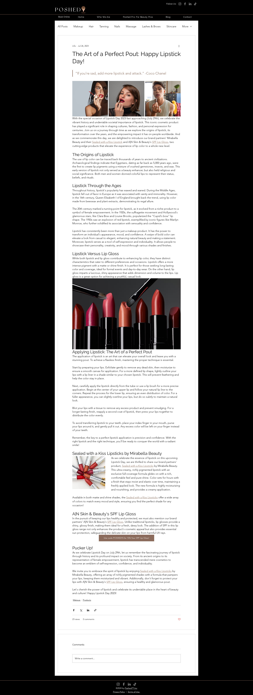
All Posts (63, 26)
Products (87, 600)
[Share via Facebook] (73, 610)
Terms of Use (134, 691)
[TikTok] (195, 4)
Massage (131, 26)
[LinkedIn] (190, 4)
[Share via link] (95, 610)
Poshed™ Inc (131, 688)
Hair (91, 26)
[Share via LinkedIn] (88, 610)
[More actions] (179, 46)
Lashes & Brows (151, 26)
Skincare (171, 26)
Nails (117, 26)
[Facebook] (185, 4)
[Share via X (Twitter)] (81, 610)
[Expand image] (104, 85)
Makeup (78, 26)
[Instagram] (180, 4)
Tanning (103, 26)
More (185, 26)
